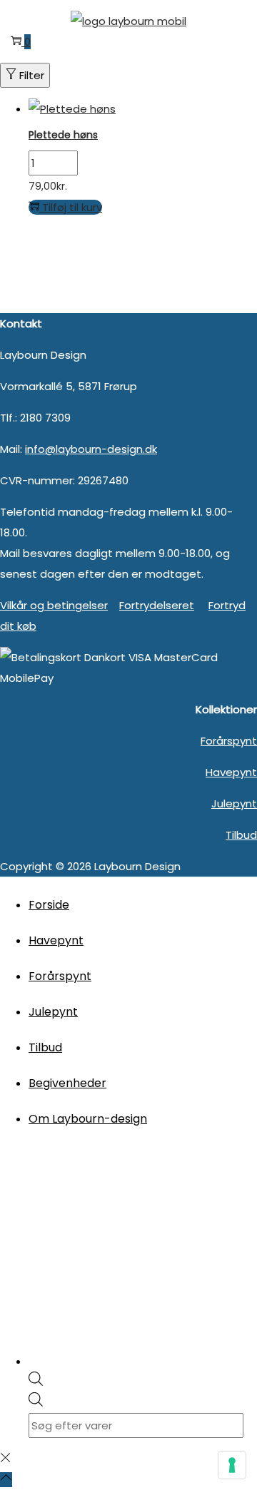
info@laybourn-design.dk (91, 449)
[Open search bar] (36, 1381)
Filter (31, 75)
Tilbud (241, 834)
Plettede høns (63, 135)
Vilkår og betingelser (54, 605)
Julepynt (234, 803)
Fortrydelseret (156, 605)
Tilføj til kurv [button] (72, 207)
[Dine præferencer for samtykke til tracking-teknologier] (232, 1465)
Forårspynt (229, 740)
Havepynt (231, 772)
